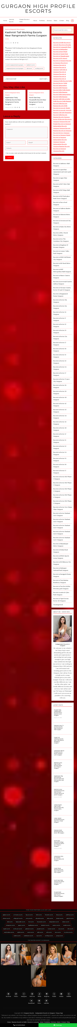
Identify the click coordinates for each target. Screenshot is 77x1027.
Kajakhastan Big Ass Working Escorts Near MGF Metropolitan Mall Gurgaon (59, 778)
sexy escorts (61, 928)
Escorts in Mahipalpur (60, 49)
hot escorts (31, 921)
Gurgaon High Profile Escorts (38, 8)
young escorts (59, 935)
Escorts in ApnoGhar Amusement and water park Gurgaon (62, 172)
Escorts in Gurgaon (59, 60)
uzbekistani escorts (28, 935)
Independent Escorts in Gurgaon (45, 1013)
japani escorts (21, 925)
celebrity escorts (70, 914)
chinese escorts (6, 918)
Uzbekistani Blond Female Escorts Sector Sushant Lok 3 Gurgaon (59, 753)
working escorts (39, 68)
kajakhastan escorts (33, 925)
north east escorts (17, 928)
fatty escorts (50, 918)
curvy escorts (29, 918)
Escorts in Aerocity (59, 108)
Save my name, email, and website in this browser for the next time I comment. (26, 153)
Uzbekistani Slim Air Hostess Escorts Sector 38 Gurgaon (59, 858)
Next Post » (44, 79)
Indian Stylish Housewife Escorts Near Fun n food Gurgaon (59, 820)
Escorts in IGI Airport (60, 58)
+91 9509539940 (20, 1025)
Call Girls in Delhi (64, 99)
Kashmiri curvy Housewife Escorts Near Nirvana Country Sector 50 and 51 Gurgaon (59, 792)
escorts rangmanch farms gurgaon (14, 65)
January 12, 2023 (58, 797)
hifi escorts (10, 921)
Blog (67, 20)
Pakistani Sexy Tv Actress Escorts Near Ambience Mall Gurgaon (59, 727)
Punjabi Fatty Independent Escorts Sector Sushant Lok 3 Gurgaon (58, 712)
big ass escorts (29, 914)
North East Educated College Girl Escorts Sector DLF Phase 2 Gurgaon (59, 843)
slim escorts (70, 928)
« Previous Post (10, 79)
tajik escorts (40, 932)
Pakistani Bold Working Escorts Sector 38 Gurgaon (59, 832)
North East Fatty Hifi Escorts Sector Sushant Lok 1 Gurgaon (59, 882)
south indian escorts (9, 932)
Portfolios (42, 20)
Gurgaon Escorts (64, 121)
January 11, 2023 (58, 848)
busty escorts (59, 914)
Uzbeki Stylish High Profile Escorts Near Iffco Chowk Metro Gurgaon (59, 807)
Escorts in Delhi (58, 42)
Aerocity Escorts (11, 20)
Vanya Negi (59, 1013)
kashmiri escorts (31, 65)
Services (49, 20)
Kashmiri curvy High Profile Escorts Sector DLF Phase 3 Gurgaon (58, 765)
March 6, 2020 (8, 42)
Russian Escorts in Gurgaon (62, 130)
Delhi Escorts (63, 81)
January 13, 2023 (58, 717)
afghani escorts (6, 914)
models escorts (66, 925)
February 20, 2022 (9, 107)
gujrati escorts (70, 918)
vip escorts (39, 935)
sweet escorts (30, 932)
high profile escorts (20, 921)
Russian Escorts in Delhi (24, 20)
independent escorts (54, 921)
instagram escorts (10, 925)
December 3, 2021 (33, 107)
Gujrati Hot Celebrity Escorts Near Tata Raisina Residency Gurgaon (59, 740)
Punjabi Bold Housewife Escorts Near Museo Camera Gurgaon (59, 894)
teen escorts (58, 932)
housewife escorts (41, 921)
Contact (61, 20)
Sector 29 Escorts (59, 119)
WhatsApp (58, 1025)
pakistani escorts (29, 928)
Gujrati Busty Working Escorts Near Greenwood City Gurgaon (58, 870)
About (35, 20)
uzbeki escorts (17, 935)
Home (5, 20)
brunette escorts (49, 914)
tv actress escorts (68, 932)
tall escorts (29, 68)
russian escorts (51, 928)
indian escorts (65, 921)
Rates (55, 20)
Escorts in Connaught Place (62, 47)
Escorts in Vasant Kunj (60, 54)
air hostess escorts (17, 914)
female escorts (59, 918)
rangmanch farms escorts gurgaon (14, 68)
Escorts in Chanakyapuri (61, 56)
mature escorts (56, 925)
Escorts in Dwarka (65, 45)
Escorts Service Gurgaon (61, 133)
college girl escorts (17, 918)
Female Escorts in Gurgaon (62, 124)
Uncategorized (58, 604)
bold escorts (39, 914)
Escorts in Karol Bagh (60, 51)
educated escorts (40, 918)
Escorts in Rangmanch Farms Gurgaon (15, 29)
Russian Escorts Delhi (60, 106)
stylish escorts (20, 932)
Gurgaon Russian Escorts (61, 146)
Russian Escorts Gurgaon (61, 117)
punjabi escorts (40, 928)
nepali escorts (6, 928)
